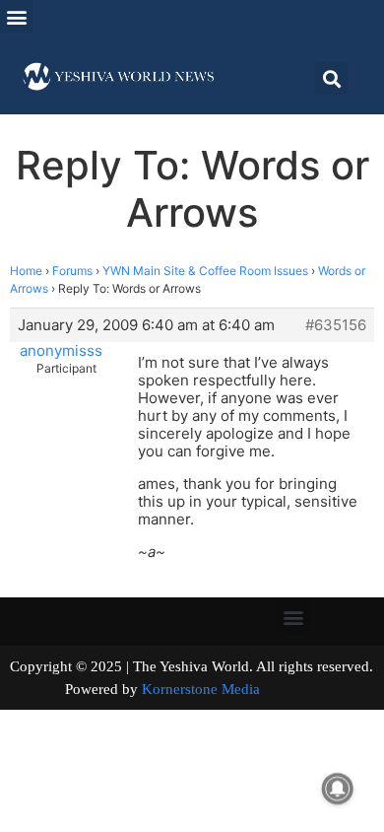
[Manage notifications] (337, 788)
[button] (16, 16)
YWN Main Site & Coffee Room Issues (205, 270)
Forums (72, 270)
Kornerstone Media (201, 689)
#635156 (335, 325)
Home (26, 270)
